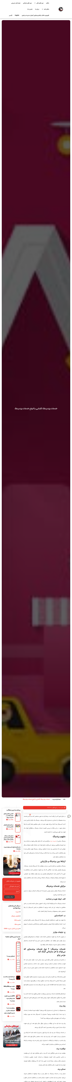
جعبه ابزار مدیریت (56, 799)
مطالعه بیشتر (12, 959)
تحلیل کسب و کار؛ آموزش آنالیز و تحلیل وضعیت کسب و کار (8, 837)
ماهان (47, 3)
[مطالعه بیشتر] (8, 959)
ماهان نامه (46, 9)
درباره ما (37, 9)
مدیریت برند (53, 841)
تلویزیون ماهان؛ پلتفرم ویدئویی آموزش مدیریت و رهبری (35, 15)
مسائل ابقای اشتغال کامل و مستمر (8, 826)
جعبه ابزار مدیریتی (15, 3)
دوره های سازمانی (27, 3)
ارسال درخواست (9, 897)
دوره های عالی (39, 3)
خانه (64, 799)
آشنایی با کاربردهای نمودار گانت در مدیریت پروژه (8, 815)
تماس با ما (29, 9)
